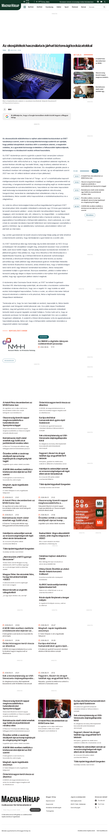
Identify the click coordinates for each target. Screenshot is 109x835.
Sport (67, 7)
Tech (95, 171)
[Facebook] (98, 2)
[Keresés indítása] (104, 7)
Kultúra (80, 67)
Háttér (59, 7)
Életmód (75, 7)
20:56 (77, 206)
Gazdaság (49, 7)
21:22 (77, 182)
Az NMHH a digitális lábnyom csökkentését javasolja (53, 342)
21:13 (76, 190)
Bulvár (83, 7)
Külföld (39, 7)
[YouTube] (101, 2)
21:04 (77, 198)
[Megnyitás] (24, 7)
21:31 (76, 176)
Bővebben (90, 215)
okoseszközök (9, 360)
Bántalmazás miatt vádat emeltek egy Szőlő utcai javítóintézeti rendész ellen (100, 92)
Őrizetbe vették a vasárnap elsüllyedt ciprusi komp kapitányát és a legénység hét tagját (93, 200)
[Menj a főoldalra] (10, 5)
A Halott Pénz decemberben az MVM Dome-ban (100, 62)
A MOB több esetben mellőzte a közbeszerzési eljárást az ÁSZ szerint (92, 208)
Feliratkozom (35, 810)
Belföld (30, 7)
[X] (105, 2)
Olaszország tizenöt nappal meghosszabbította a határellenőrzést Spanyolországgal (93, 184)
